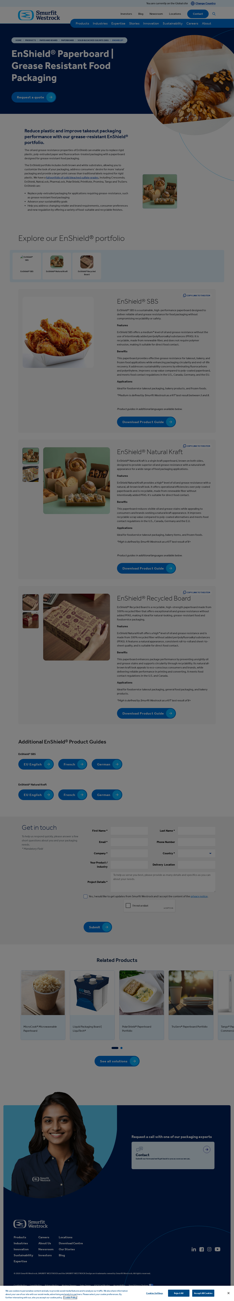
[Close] (228, 1293)
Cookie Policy (70, 1297)
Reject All (178, 1293)
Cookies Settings (154, 1293)
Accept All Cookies (203, 1293)
